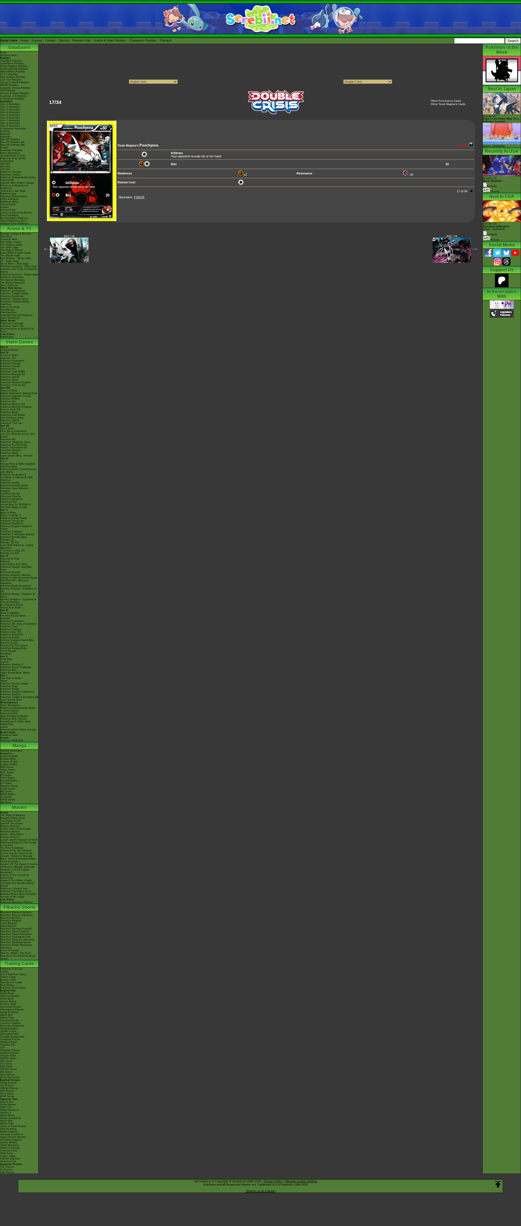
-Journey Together (10, 1023)
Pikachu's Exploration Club (15, 937)
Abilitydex (5, 136)
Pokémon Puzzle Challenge (15, 667)
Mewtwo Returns (10, 826)
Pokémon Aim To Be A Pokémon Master (18, 270)
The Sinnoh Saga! (10, 255)
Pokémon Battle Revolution (15, 586)
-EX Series (6, 1072)
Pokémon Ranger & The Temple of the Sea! (18, 844)
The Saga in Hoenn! (11, 250)
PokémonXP (7, 180)
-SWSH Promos (9, 1088)
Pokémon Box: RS (10, 632)
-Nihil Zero (6, 1107)
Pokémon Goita (9, 735)
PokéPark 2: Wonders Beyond (17, 534)
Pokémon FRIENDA (11, 740)
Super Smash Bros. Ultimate (16, 455)
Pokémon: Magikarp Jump (15, 442)
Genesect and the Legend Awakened (14, 871)
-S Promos (6, 1169)
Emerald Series (8, 780)
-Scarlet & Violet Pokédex (14, 93)
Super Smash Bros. (11, 699)
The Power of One (10, 820)
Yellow (3, 680)
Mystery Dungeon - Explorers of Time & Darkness (18, 601)
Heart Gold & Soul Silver (14, 564)
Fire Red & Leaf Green (13, 615)
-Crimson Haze (8, 1150)
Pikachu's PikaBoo (10, 920)
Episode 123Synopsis (492, 182)
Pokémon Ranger (10, 637)
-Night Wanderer (9, 1145)
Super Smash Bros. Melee (15, 672)
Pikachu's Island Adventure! (16, 934)
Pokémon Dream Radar (13, 518)
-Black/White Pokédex (12, 71)
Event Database (9, 215)
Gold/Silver (6, 659)
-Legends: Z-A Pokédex (13, 96)
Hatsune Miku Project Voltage (17, 182)
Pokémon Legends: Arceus (15, 396)
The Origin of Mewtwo (12, 815)
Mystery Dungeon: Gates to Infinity (16, 527)
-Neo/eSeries (7, 1074)
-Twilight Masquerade (12, 1036)
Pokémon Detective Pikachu (16, 902)
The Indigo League (10, 242)
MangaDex (6, 753)
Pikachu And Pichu (10, 918)
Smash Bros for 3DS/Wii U (15, 504)
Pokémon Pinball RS (11, 634)
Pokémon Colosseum (12, 621)
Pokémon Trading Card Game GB (19, 697)
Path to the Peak (9, 307)
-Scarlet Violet (8, 1055)
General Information (11, 750)
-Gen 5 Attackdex (10, 115)
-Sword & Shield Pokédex (14, 82)
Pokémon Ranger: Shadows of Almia (17, 595)
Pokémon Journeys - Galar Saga (18, 266)
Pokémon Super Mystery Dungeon (14, 489)
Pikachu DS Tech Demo (13, 645)
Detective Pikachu (10, 450)
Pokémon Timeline (10, 172)
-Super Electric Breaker (13, 1137)
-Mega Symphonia (10, 1118)
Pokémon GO (7, 369)
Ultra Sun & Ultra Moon (13, 431)
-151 (2, 1047)
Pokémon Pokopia (10, 363)
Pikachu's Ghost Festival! (14, 931)
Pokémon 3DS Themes (13, 718)
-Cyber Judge (7, 1156)
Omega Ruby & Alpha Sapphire (17, 463)
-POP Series (7, 1096)
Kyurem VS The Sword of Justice (19, 864)
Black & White (8, 512)
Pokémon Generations (12, 290)
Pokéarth (166, 40)
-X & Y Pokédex (9, 74)
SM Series (6, 802)
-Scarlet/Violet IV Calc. (13, 155)
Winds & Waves (9, 350)
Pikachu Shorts (19, 907)
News (3, 52)
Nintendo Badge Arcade (13, 507)
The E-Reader (8, 651)
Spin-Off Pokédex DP (12, 142)
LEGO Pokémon (9, 199)
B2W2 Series (7, 794)
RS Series (6, 775)
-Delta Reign (7, 993)
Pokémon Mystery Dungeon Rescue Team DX (16, 408)
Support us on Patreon (260, 1191)
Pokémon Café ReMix (12, 371)
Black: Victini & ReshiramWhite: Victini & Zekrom (18, 860)
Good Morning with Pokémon (16, 315)
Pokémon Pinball (9, 689)
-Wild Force (6, 1153)
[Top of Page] (498, 1184)
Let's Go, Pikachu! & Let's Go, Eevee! (17, 435)
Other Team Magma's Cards (448, 104)
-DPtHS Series (8, 1069)
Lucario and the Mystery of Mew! (19, 839)
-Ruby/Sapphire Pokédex (14, 66)
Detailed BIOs (8, 759)
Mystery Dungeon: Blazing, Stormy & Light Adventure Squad (18, 576)
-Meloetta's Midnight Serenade (17, 867)
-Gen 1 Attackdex (10, 104)
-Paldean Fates (8, 1042)
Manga (19, 745)
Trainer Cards (8, 977)
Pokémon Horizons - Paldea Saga (19, 274)
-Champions (7, 161)
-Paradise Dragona (10, 1139)
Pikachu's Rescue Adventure (16, 915)
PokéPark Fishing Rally (13, 648)
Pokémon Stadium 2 (11, 664)
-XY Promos (7, 1093)
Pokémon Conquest (11, 531)
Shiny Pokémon (9, 285)
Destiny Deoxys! (9, 837)
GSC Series (7, 772)
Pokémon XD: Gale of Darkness (18, 623)
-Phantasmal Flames (12, 1009)
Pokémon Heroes (10, 831)
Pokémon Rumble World (14, 485)
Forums (37, 40)
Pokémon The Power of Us (15, 891)
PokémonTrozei (9, 642)
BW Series (6, 791)
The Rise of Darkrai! (11, 848)
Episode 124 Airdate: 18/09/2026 (496, 226)
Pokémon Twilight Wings (14, 293)
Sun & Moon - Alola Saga (14, 263)
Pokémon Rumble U (11, 523)
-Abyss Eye (6, 1101)
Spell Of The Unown (11, 823)
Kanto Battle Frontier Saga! (15, 252)
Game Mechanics (10, 153)
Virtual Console (8, 713)
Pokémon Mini (8, 670)
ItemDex (5, 131)
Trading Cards (19, 963)
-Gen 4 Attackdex (10, 112)
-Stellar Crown (8, 1031)
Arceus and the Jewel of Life (16, 853)
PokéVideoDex (8, 312)
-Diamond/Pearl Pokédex (14, 69)
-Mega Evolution (9, 1012)
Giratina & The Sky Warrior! (15, 850)
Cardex (4, 147)
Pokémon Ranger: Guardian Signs (15, 568)
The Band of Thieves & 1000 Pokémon (16, 478)
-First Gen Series (10, 1077)
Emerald (4, 618)
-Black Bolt (6, 1015)
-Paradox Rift (7, 1044)
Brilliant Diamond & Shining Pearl (18, 393)
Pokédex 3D (7, 539)
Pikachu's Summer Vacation (16, 912)
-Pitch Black (7, 998)
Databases (19, 47)
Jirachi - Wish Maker (12, 834)
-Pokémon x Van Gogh (13, 191)
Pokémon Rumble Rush (13, 444)
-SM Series (6, 1061)
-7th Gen (5, 169)
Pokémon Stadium (10, 694)
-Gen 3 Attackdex (10, 109)
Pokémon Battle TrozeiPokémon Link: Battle (18, 470)
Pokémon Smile (9, 412)
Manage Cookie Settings (301, 1181)
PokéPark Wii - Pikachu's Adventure (14, 582)
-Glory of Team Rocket (13, 1126)
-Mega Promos (8, 1082)
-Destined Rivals (9, 1020)
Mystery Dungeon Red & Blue (17, 640)
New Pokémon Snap (11, 417)
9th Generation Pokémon (14, 218)
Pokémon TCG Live (11, 423)
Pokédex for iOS (9, 553)
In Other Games (9, 710)
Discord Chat (7, 210)
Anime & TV (19, 228)
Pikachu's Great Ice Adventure (17, 939)
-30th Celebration (10, 996)
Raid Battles (7, 985)
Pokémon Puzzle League (14, 683)
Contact (50, 40)
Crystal (4, 661)
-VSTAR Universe (10, 1158)
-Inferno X (5, 1112)
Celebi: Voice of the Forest (15, 829)
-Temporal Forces (10, 1039)
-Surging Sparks (9, 1028)
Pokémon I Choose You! (14, 888)
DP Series (6, 783)
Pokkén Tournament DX (13, 447)
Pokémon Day (8, 193)
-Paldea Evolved (9, 1053)
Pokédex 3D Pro (9, 542)
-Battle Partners (9, 1131)
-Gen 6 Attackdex (10, 117)
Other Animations (10, 318)
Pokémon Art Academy (13, 474)
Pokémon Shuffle (10, 482)
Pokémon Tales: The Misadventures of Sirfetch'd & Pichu (17, 329)
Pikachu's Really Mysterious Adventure (16, 946)
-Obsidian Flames (10, 1050)
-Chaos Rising (8, 1001)
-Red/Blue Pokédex (11, 60)
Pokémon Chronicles (12, 277)
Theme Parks (7, 204)
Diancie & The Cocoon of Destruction (14, 876)
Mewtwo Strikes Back (12, 818)
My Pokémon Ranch (11, 605)
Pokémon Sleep (9, 379)
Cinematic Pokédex (11, 150)
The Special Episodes (12, 280)
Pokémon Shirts (9, 201)
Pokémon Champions (12, 360)
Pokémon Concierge (11, 323)
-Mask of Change (10, 1148)
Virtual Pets (6, 724)
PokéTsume (7, 337)
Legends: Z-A (7, 358)
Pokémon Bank (8, 466)
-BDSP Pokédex (9, 85)
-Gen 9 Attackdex (10, 125)
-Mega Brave (7, 1115)
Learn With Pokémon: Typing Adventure (16, 546)
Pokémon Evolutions (11, 296)
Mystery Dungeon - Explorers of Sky (18, 590)
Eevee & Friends (9, 950)
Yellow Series (7, 769)
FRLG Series (7, 778)
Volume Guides (8, 764)
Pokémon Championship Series (18, 177)
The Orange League (11, 244)
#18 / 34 (452, 236)
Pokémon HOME (9, 398)
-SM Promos (7, 1091)
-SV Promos (7, 1085)
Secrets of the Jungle (12, 896)
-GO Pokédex (7, 90)
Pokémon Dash (9, 626)
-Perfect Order (8, 1004)
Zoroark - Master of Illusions (16, 856)
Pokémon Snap (8, 686)
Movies (19, 807)
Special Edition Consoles (14, 716)
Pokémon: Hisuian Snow (14, 299)
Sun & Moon (7, 428)
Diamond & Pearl (9, 558)
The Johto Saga (9, 247)
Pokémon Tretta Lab (11, 520)
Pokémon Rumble (10, 572)
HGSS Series (7, 788)
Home (24, 40)
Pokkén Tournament (11, 499)
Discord (64, 40)
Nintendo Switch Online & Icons (18, 729)
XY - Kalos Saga (9, 261)
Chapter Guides (9, 761)
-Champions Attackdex (13, 128)
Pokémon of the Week (13, 158)
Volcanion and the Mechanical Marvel (17, 884)
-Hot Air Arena (8, 1129)
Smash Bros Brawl (10, 607)
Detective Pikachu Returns (15, 382)
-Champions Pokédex (12, 98)
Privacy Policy (273, 1181)
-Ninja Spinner (8, 1104)
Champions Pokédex (143, 40)
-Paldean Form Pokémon (14, 223)
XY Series (5, 797)
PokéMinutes (7, 309)
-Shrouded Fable (9, 1034)
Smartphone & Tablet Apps (15, 721)
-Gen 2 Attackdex (10, 107)
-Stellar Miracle (8, 1142)
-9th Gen (5, 163)
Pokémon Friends (10, 366)
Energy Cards (8, 979)
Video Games (19, 342)
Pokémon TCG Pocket (13, 385)
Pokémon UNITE (10, 377)
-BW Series (6, 1066)
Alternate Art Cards (11, 982)
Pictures (495, 191)
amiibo (4, 727)
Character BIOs (9, 756)
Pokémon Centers (10, 174)
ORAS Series (7, 799)
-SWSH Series (8, 1058)
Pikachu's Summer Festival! (16, 928)
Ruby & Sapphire (9, 613)
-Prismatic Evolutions (12, 1025)
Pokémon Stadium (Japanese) (17, 691)
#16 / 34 (69, 236)
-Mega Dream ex (9, 1110)
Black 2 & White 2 (10, 515)
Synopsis (492, 234)
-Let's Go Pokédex (10, 79)
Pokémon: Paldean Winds (14, 301)
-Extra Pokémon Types (13, 974)
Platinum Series (9, 786)
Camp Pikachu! (9, 923)
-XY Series (6, 1063)
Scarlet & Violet (9, 355)
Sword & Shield (8, 390)
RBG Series (7, 767)
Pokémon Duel (8, 501)
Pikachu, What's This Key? (15, 953)
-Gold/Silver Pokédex (12, 63)
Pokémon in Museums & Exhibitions (14, 187)
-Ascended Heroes (10, 1006)
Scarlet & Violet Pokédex (110, 40)
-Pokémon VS (8, 1161)
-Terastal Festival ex (11, 1134)
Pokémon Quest (9, 453)
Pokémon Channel (10, 629)
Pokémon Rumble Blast (13, 537)
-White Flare (7, 1017)
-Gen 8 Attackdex (10, 123)
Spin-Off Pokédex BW (12, 144)
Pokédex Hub (81, 40)
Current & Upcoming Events (16, 212)
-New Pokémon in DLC (13, 220)
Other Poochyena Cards (446, 100)
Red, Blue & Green (10, 678)
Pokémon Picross (10, 493)
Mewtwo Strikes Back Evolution (18, 894)
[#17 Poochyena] (81, 220)
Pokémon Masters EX (12, 374)
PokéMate (6, 653)
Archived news (8, 55)
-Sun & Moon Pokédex (13, 77)
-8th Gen (5, 166)
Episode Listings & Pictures (15, 233)
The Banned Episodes (12, 282)
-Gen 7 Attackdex (10, 120)
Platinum (5, 561)
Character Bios (8, 239)
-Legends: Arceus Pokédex (15, 88)
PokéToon (5, 304)
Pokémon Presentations (13, 196)
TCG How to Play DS (12, 550)
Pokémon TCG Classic (13, 987)
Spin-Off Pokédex (10, 139)
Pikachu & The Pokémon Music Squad (18, 957)
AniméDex (6, 236)
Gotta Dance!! (8, 926)
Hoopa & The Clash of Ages (16, 880)
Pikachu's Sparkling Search (15, 942)
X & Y (3, 461)
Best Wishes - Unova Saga (15, 258)
